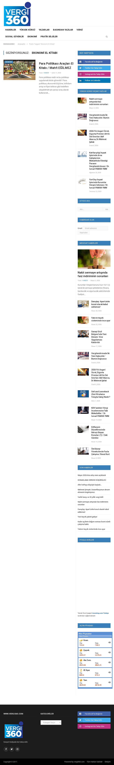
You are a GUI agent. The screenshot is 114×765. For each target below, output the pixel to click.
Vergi (80, 30)
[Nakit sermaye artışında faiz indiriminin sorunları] (94, 259)
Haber (46, 73)
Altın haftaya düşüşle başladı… (90, 485)
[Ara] (107, 36)
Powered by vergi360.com (74, 762)
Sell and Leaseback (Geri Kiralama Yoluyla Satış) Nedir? (100, 394)
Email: (80, 228)
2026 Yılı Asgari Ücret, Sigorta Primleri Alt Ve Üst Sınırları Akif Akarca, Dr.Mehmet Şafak (99, 136)
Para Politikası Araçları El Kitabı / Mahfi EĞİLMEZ (56, 66)
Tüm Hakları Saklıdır (94, 762)
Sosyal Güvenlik (14, 36)
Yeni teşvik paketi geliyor (87, 517)
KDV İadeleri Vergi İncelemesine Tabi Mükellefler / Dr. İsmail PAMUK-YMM (100, 412)
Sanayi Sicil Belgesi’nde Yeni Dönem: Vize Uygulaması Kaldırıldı (98, 336)
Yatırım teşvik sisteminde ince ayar (100, 319)
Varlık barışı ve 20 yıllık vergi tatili (90, 497)
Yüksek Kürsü (27, 30)
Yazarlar (44, 30)
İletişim (108, 762)
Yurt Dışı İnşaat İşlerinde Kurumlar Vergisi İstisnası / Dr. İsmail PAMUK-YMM (98, 183)
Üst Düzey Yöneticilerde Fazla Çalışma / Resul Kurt (100, 451)
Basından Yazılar (63, 30)
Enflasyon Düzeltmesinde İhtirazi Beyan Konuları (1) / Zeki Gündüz (99, 432)
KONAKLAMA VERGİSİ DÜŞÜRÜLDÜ (92, 480)
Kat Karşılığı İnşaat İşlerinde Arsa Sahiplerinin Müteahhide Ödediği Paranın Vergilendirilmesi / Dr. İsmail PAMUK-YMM (99, 161)
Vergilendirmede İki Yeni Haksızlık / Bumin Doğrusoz (99, 118)
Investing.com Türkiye (100, 613)
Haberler (10, 30)
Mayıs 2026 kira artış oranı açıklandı (92, 475)
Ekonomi (32, 36)
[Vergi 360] (18, 13)
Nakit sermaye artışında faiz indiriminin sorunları (98, 101)
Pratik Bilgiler (49, 36)
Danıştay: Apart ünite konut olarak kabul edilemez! (100, 304)
